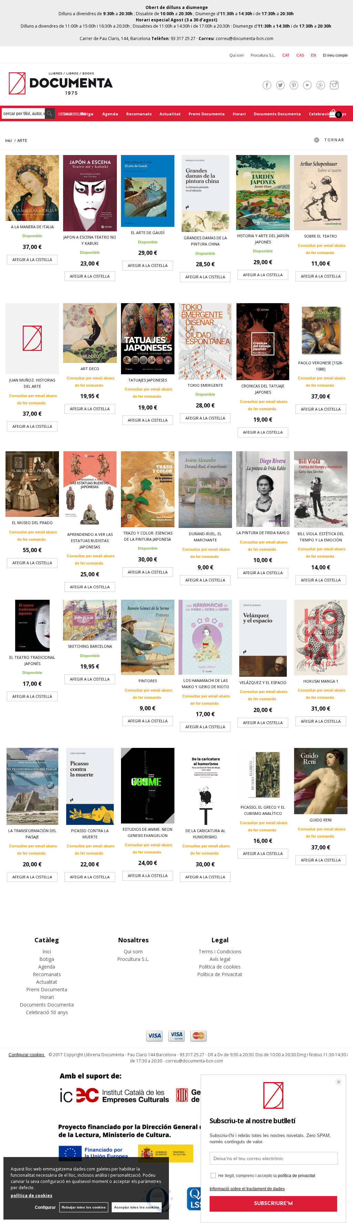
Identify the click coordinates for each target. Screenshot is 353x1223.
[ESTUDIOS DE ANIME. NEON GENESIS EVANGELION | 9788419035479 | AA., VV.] (147, 786)
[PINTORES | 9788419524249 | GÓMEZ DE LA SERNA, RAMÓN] (147, 637)
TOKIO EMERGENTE (205, 385)
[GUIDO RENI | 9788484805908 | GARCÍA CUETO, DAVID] (320, 781)
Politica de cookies (220, 966)
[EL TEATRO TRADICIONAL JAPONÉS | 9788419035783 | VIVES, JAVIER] (32, 626)
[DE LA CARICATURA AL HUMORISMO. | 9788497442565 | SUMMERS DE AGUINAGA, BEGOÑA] (205, 786)
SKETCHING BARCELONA (90, 646)
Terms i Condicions (220, 951)
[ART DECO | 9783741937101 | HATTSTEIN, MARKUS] (90, 333)
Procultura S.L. (263, 55)
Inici (46, 951)
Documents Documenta (277, 113)
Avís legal (220, 959)
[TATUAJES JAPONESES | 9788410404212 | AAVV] (147, 338)
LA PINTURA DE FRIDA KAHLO (263, 532)
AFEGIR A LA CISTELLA (32, 259)
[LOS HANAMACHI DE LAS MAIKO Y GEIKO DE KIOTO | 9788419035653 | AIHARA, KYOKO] (205, 637)
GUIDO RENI (321, 819)
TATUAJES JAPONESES (147, 380)
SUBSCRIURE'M (273, 1203)
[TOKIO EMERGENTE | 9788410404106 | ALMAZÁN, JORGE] (205, 341)
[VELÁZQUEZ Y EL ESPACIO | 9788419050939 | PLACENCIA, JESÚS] (263, 638)
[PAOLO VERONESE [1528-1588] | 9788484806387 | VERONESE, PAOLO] (320, 330)
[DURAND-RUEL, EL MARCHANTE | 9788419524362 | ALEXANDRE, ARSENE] (205, 489)
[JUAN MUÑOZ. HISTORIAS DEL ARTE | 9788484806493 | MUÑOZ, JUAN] (32, 338)
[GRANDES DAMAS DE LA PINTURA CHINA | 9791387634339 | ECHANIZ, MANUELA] (205, 193)
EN (313, 55)
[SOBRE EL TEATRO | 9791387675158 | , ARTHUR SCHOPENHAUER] (320, 192)
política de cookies (31, 1195)
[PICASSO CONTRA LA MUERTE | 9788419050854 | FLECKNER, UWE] (90, 786)
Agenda (110, 113)
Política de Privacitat (219, 974)
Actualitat (170, 113)
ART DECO (90, 368)
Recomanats (139, 113)
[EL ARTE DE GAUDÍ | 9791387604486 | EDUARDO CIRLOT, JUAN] (147, 191)
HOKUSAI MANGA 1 (320, 681)
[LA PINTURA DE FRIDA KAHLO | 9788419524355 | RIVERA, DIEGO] (263, 489)
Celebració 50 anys (327, 113)
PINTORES (148, 680)
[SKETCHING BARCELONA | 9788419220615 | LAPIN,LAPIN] (90, 620)
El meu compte (335, 55)
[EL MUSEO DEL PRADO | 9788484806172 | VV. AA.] (32, 484)
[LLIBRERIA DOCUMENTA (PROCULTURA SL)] (61, 90)
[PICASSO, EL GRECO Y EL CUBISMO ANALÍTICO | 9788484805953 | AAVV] (263, 774)
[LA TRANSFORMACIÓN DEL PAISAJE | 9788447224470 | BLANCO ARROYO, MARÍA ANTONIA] (32, 786)
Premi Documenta (207, 113)
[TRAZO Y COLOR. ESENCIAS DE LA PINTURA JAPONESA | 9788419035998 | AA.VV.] (147, 489)
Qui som (237, 55)
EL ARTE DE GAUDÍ (147, 232)
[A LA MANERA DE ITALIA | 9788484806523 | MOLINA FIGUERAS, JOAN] (32, 188)
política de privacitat (296, 1175)
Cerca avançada (71, 113)
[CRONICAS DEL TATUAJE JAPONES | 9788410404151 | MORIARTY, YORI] (263, 341)
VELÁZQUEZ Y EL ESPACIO (263, 682)
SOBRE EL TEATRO (320, 236)
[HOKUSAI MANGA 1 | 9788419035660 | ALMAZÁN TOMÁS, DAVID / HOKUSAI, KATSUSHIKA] (320, 637)
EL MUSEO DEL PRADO (32, 522)
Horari (239, 113)
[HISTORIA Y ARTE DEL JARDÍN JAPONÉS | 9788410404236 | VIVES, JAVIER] (263, 192)
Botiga (87, 113)
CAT (286, 55)
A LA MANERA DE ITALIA (32, 226)
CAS (300, 55)
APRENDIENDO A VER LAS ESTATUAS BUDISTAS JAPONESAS (90, 540)
